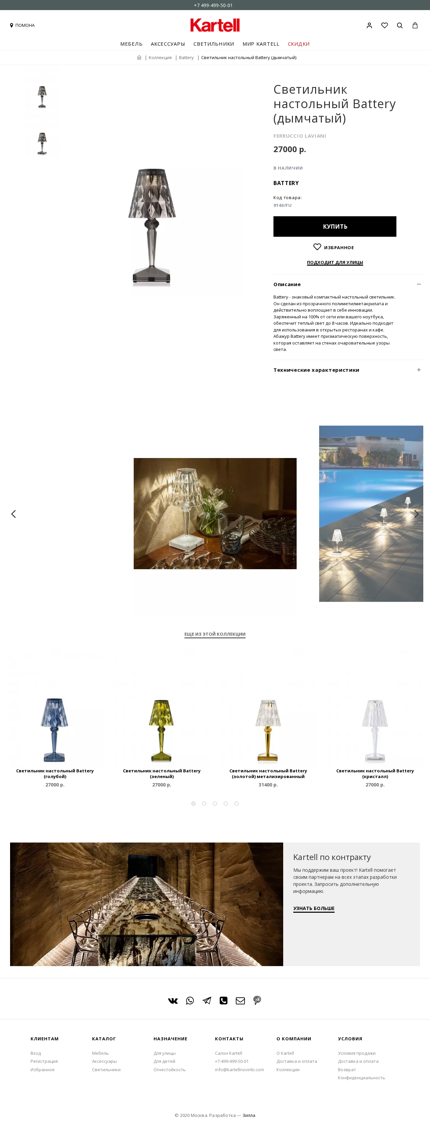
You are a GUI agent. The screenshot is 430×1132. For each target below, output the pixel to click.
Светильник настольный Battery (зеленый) (162, 773)
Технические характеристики (316, 369)
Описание (287, 284)
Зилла (249, 1115)
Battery (186, 57)
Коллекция (160, 57)
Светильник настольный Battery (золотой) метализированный (268, 773)
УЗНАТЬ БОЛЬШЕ (314, 908)
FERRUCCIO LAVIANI (300, 135)
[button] (193, 804)
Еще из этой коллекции (215, 634)
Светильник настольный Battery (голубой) (55, 773)
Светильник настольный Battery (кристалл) (375, 773)
